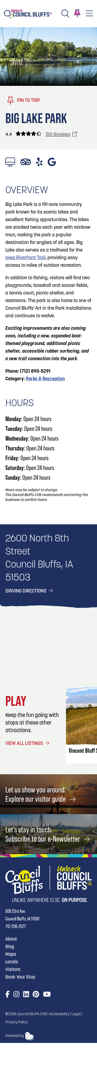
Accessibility (59, 1014)
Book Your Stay (20, 977)
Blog (9, 947)
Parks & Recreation (45, 379)
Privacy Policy (16, 1022)
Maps (10, 954)
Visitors (12, 969)
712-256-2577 (15, 926)
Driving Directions (26, 591)
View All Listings (24, 743)
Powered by (14, 1036)
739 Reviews (57, 134)
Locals (11, 962)
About (11, 939)
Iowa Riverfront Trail (25, 258)
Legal (76, 1014)
